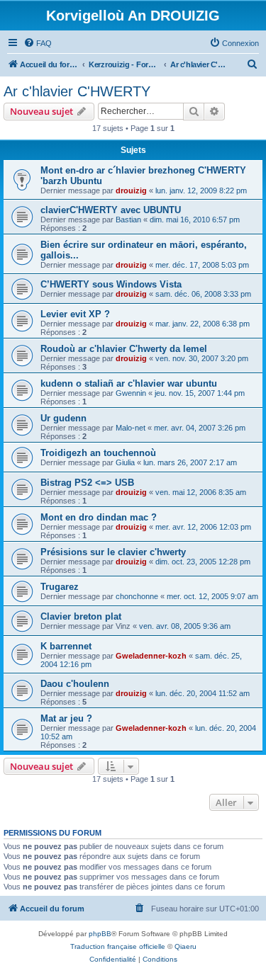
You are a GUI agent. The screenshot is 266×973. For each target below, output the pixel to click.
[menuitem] (37, 43)
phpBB (100, 934)
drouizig (131, 190)
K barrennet (66, 646)
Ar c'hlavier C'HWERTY (77, 91)
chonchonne (137, 596)
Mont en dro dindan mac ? (98, 517)
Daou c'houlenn (74, 683)
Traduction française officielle (117, 946)
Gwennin (131, 393)
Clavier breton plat (80, 616)
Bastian (128, 219)
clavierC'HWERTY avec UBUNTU (110, 210)
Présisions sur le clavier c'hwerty (113, 552)
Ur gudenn (63, 418)
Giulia (125, 462)
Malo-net (130, 427)
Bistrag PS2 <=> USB (87, 482)
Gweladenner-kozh (151, 655)
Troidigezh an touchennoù (98, 453)
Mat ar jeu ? (66, 718)
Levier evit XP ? (75, 314)
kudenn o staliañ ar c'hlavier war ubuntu (128, 383)
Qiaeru (185, 946)
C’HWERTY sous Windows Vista (111, 284)
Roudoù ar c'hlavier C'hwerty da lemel (123, 348)
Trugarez (59, 586)
